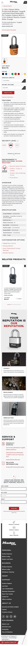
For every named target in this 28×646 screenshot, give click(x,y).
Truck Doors (14, 177)
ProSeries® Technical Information (15, 467)
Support (6, 580)
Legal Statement (5, 639)
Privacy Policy (5, 637)
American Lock (6, 626)
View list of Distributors (7, 97)
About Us (6, 603)
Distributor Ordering (8, 572)
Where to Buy (6, 556)
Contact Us (5, 596)
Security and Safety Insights (10, 607)
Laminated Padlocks (7, 6)
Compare (19, 298)
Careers (4, 609)
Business (6, 563)
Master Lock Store (7, 559)
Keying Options (8, 246)
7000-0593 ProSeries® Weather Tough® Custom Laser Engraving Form (15, 454)
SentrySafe (5, 629)
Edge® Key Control (9, 243)
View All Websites (7, 632)
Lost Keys (5, 586)
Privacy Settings (12, 637)
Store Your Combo (7, 594)
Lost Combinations (7, 588)
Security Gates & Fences (18, 166)
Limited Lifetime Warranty (13, 459)
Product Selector (7, 554)
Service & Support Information (9, 30)
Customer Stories (7, 612)
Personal (6, 550)
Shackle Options (8, 253)
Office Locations (7, 599)
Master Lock (5, 624)
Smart (5, 576)
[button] (8, 92)
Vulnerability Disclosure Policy (8, 640)
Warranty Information (8, 591)
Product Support (7, 583)
